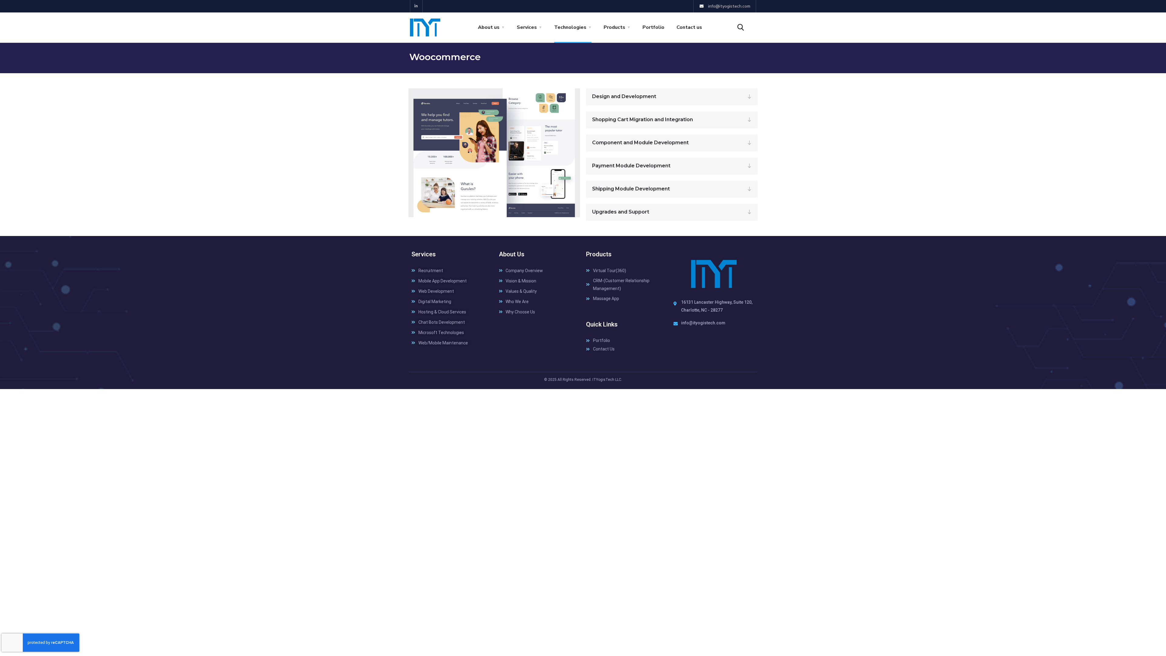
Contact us (689, 27)
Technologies (570, 27)
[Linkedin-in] (416, 6)
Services (527, 27)
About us (488, 27)
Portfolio (653, 27)
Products (614, 27)
